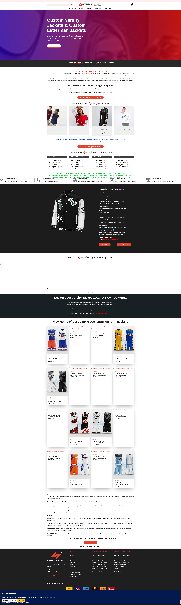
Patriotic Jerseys (118, 568)
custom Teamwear (84, 308)
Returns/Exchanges (75, 572)
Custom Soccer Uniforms (98, 564)
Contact (72, 555)
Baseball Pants (117, 572)
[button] (88, 292)
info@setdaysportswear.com (105, 64)
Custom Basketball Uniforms (99, 555)
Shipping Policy (74, 576)
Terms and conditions (75, 574)
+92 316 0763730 (78, 64)
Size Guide (72, 562)
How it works (73, 557)
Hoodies (106, 308)
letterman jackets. (87, 73)
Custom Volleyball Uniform (98, 572)
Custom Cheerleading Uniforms (100, 568)
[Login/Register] (128, 5)
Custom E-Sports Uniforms (98, 570)
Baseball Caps (117, 570)
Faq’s (71, 564)
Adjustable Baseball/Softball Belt (122, 555)
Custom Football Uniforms (98, 561)
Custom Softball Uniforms (98, 559)
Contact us (95, 1)
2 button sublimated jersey (120, 559)
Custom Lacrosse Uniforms (99, 566)
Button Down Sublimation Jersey (122, 557)
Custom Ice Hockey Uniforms (99, 562)
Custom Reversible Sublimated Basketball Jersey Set (55, 360)
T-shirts (102, 308)
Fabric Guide (73, 566)
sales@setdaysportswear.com (55, 577)
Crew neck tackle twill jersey (121, 561)
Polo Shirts (113, 308)
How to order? (73, 559)
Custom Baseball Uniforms (98, 557)
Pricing (72, 561)
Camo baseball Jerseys (120, 566)
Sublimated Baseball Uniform (121, 564)
